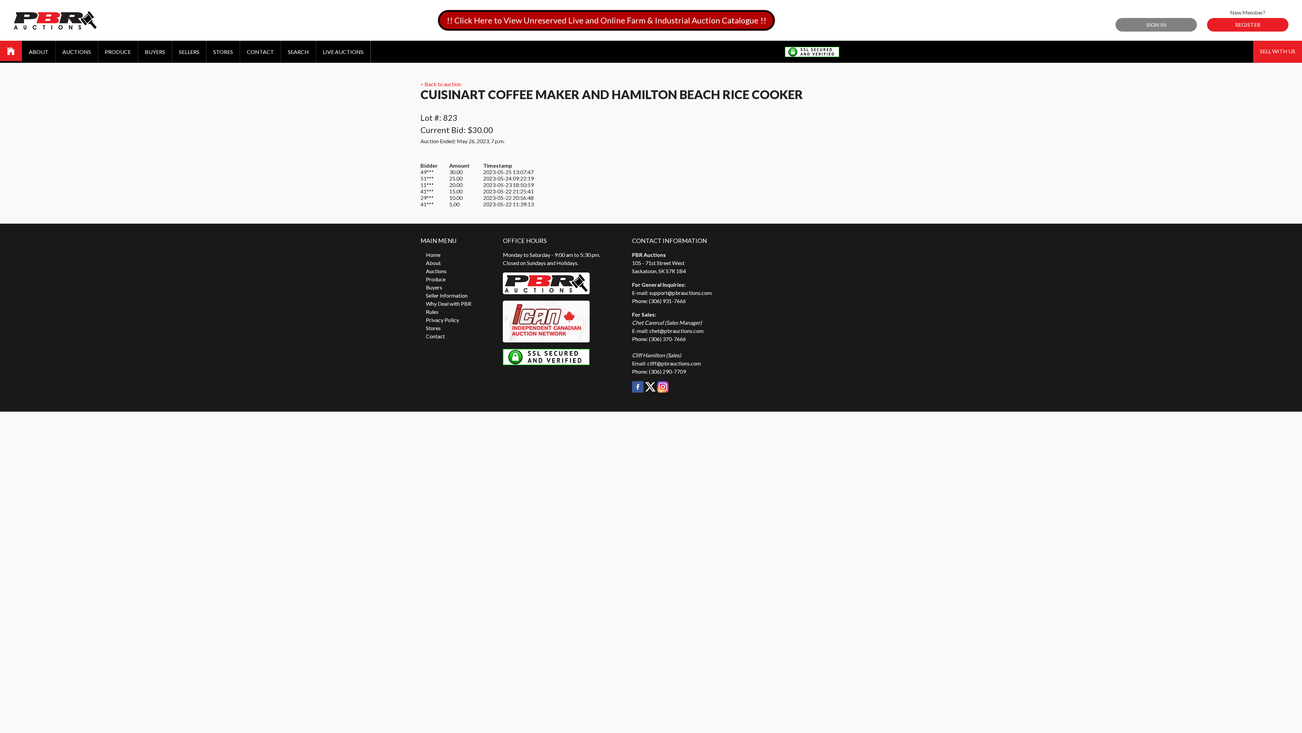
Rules (432, 311)
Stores (223, 52)
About (38, 52)
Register (1247, 24)
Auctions (76, 52)
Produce (118, 52)
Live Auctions (343, 52)
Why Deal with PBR (448, 303)
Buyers (155, 52)
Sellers (189, 52)
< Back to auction (440, 84)
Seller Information (447, 295)
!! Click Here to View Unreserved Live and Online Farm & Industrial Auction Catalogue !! (606, 20)
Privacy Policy (442, 320)
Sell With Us (1277, 51)
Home (433, 254)
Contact (260, 52)
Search (298, 52)
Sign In (1156, 24)
